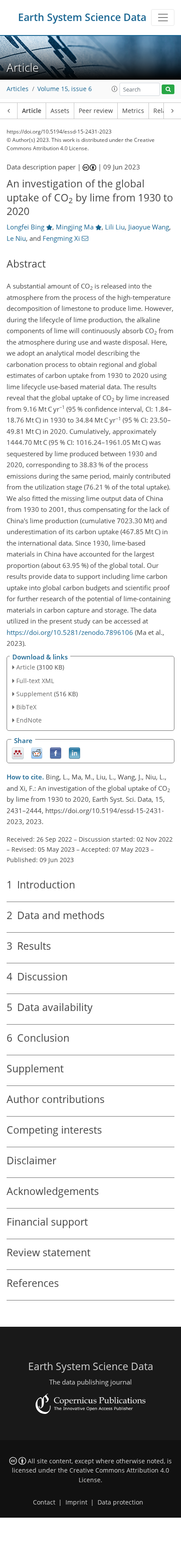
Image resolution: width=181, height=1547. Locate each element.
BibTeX (26, 707)
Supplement (34, 694)
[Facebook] (56, 752)
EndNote (29, 720)
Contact (44, 1502)
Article (31, 111)
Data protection (120, 1502)
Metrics (133, 111)
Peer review (96, 111)
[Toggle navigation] (162, 17)
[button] (115, 89)
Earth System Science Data (82, 17)
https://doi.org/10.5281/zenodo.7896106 (70, 632)
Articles (18, 89)
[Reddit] (37, 752)
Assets (60, 111)
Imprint (76, 1502)
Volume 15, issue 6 (64, 89)
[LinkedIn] (74, 752)
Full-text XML (35, 681)
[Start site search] (168, 90)
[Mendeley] (18, 752)
